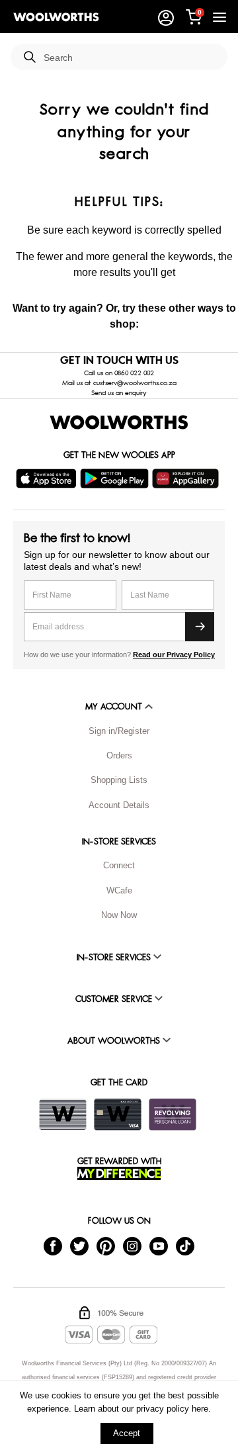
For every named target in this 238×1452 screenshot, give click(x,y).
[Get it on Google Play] (116, 478)
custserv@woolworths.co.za (135, 383)
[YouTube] (158, 1246)
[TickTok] (185, 1246)
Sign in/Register (119, 731)
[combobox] (130, 58)
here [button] (200, 1409)
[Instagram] (132, 1246)
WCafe (119, 890)
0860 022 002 (134, 373)
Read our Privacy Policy (174, 654)
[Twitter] (79, 1246)
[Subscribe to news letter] (199, 626)
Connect (119, 865)
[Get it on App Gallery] (187, 478)
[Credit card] (117, 1114)
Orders (119, 755)
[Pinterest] (106, 1246)
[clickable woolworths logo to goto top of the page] (119, 422)
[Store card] (63, 1114)
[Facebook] (53, 1246)
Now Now (119, 915)
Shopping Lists (119, 780)
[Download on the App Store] (48, 478)
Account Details (119, 805)
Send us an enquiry (119, 393)
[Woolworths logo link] (56, 17)
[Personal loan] (172, 1114)
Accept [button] (126, 1433)
